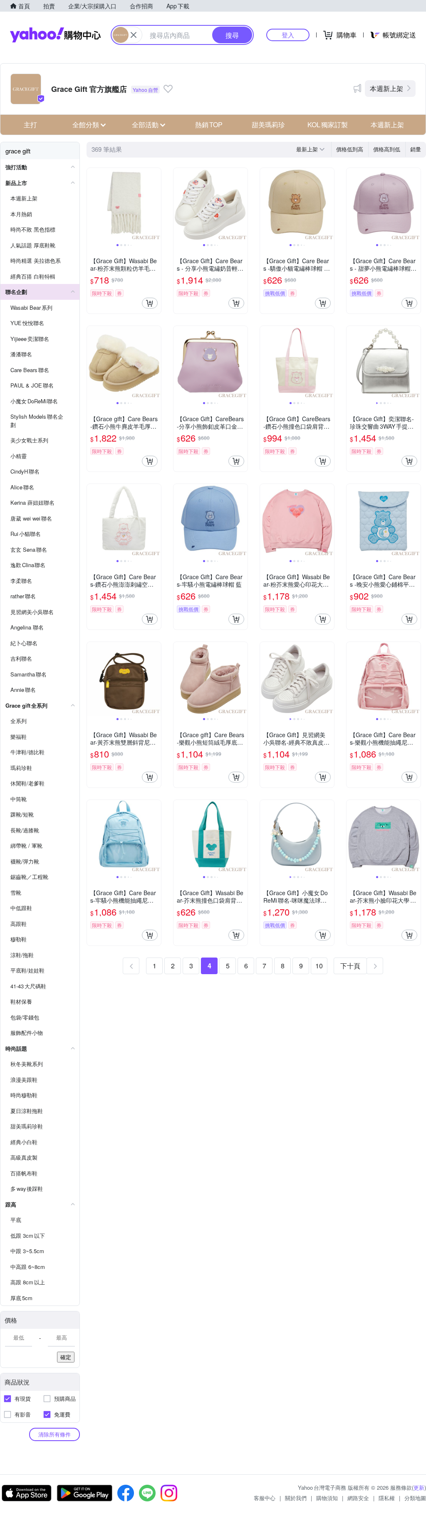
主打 (30, 124)
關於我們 (296, 1498)
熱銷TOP (209, 124)
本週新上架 (386, 88)
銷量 (415, 149)
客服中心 (264, 1498)
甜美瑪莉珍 (268, 124)
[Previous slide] (92, 205)
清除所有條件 (54, 1434)
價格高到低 (386, 149)
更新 (419, 1487)
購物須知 (327, 1498)
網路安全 (358, 1498)
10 (319, 965)
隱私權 (387, 1498)
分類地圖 (415, 1498)
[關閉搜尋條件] (134, 35)
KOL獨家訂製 (327, 124)
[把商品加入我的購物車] (150, 303)
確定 (65, 1357)
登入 (288, 34)
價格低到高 (349, 149)
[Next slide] (155, 205)
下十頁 (350, 965)
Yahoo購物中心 (55, 35)
